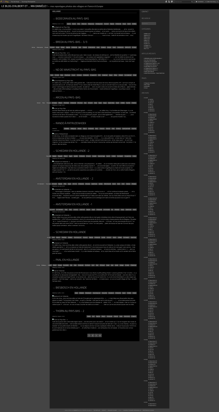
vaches (134, 128)
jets (80, 47)
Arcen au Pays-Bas (68, 97)
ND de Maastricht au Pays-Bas (76, 69)
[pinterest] (172, 2)
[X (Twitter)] (169, 2)
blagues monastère (150, 83)
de (71, 265)
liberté (85, 47)
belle (89, 316)
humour (80, 103)
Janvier (151, 111)
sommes (134, 237)
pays (124, 24)
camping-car (78, 237)
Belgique (73, 128)
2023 (146, 153)
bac (66, 209)
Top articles (97, 410)
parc (114, 47)
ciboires (80, 75)
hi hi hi (75, 184)
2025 (146, 112)
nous (146, 88)
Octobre (151, 117)
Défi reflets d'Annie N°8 (151, 66)
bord (55, 265)
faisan (79, 128)
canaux (52, 47)
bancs (58, 237)
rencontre (127, 316)
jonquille (147, 86)
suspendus (128, 156)
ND (100, 75)
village (146, 45)
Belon (50, 265)
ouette (94, 156)
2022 (146, 175)
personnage (102, 156)
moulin (91, 103)
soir (124, 184)
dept (146, 40)
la (112, 209)
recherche (120, 47)
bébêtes (67, 128)
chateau (55, 103)
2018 (146, 257)
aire (52, 75)
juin (93, 265)
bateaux (44, 265)
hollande (86, 75)
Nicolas (88, 184)
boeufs (134, 316)
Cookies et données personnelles (132, 410)
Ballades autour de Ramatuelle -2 (153, 58)
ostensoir (105, 75)
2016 (146, 300)
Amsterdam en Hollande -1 (74, 204)
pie (112, 265)
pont (129, 24)
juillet (103, 237)
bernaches (40, 47)
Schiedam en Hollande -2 (72, 150)
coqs (58, 47)
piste (117, 265)
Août (150, 99)
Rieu (116, 75)
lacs (97, 128)
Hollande (118, 24)
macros (102, 128)
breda (46, 47)
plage (122, 265)
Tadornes (133, 265)
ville (135, 75)
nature (108, 128)
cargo (60, 265)
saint (114, 184)
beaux (48, 103)
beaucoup (91, 24)
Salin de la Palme (149, 71)
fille (65, 184)
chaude (55, 184)
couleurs (111, 293)
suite (146, 42)
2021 (146, 196)
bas (79, 24)
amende (52, 209)
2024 (146, 134)
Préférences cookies (148, 410)
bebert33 (76, 410)
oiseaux (104, 47)
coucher (105, 293)
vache (128, 103)
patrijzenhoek (126, 128)
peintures (94, 184)
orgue (109, 47)
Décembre (152, 114)
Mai (150, 104)
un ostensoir (128, 75)
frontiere (67, 103)
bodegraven (99, 24)
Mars (150, 107)
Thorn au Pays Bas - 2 (70, 310)
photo (100, 184)
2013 (146, 359)
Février (151, 109)
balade (82, 293)
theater (134, 184)
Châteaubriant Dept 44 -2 (151, 68)
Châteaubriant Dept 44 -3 (151, 65)
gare (71, 156)
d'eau (63, 47)
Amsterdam (41, 184)
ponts (108, 156)
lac (85, 103)
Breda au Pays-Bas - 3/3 (71, 41)
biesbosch (88, 293)
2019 (49, 237)
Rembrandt (108, 184)
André (57, 75)
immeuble (107, 209)
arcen (39, 103)
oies (98, 47)
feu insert (147, 84)
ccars (73, 75)
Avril (150, 106)
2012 (146, 380)
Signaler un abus (112, 410)
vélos (134, 156)
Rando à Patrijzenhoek (71, 123)
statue (128, 184)
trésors (121, 75)
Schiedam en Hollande (71, 231)
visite (146, 43)
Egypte (60, 156)
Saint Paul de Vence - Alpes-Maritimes (154, 73)
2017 (146, 278)
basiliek (49, 156)
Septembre (152, 119)
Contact (145, 12)
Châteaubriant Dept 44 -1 (151, 70)
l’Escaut (103, 265)
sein (119, 184)
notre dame (92, 47)
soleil (134, 293)
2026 (146, 97)
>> (100, 335)
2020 (146, 216)
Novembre (152, 115)
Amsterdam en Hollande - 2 (74, 178)
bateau (70, 237)
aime (69, 24)
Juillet (150, 101)
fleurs (60, 103)
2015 (146, 320)
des (75, 265)
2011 (146, 402)
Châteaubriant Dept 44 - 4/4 (152, 63)
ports (115, 237)
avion (74, 24)
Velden (134, 103)
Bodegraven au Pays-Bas (72, 18)
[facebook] (166, 2)
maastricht (93, 75)
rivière (134, 47)
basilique (67, 75)
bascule (84, 24)
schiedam (120, 156)
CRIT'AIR (82, 209)
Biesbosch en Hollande (71, 287)
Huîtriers (88, 265)
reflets (134, 24)
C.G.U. (120, 410)
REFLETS (128, 47)
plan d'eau (111, 103)
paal (108, 265)
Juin (150, 102)
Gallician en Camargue (151, 61)
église (112, 24)
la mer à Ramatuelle (150, 60)
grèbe (76, 156)
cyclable (66, 265)
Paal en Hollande (67, 259)
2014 (146, 339)
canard (107, 24)
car (94, 316)
